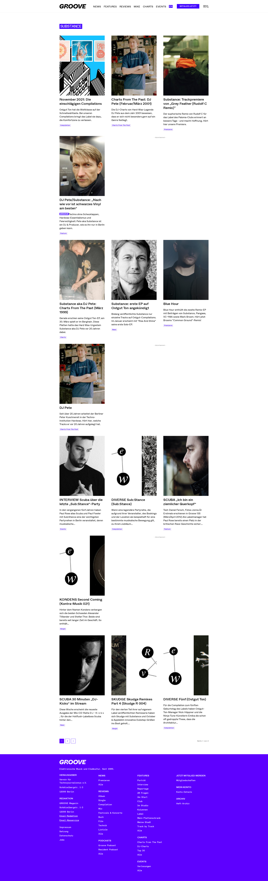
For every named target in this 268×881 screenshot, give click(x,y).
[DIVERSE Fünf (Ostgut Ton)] (186, 665)
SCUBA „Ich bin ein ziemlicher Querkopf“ (179, 501)
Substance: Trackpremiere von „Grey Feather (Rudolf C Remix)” (185, 103)
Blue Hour (171, 303)
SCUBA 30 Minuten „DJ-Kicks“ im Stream (78, 701)
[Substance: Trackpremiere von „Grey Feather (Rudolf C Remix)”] (186, 66)
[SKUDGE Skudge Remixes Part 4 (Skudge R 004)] (134, 665)
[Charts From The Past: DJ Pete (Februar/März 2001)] (134, 66)
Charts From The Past (121, 125)
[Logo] (72, 6)
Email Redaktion (68, 816)
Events (63, 529)
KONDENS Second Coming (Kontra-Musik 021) (80, 601)
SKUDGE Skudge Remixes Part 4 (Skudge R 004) (131, 701)
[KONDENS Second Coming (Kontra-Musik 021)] (82, 566)
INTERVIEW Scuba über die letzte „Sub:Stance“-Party (81, 501)
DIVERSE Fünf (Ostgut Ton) (184, 699)
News (114, 330)
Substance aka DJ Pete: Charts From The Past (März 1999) (81, 308)
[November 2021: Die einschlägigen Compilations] (82, 66)
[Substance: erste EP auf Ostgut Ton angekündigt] (134, 270)
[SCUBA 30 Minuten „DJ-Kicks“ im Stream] (82, 665)
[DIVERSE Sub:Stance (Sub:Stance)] (134, 466)
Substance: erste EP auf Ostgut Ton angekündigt (130, 305)
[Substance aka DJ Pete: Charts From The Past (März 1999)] (82, 270)
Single (62, 629)
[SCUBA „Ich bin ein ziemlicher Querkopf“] (186, 466)
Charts (63, 337)
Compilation (65, 125)
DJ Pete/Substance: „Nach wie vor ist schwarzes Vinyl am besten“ (80, 204)
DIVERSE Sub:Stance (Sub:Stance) (128, 501)
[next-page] (73, 741)
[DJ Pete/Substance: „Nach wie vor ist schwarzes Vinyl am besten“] (82, 166)
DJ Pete (65, 407)
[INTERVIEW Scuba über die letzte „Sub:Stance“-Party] (82, 466)
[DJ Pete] (82, 374)
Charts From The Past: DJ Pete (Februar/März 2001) (131, 101)
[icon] (206, 6)
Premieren (168, 129)
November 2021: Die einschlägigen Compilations (80, 101)
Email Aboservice (69, 820)
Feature (63, 233)
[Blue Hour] (186, 270)
